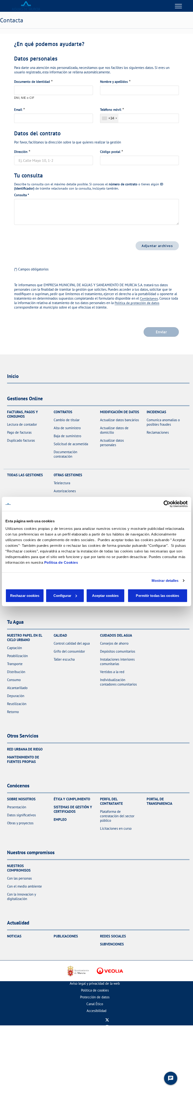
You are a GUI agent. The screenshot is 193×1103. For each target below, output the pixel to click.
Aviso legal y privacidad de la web (95, 983)
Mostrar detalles (165, 581)
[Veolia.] (110, 971)
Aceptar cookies (105, 595)
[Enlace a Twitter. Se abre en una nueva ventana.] (107, 1020)
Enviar (161, 331)
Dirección (21, 152)
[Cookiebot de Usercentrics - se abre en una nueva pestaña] (167, 504)
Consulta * (21, 195)
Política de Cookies (61, 562)
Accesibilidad (96, 1010)
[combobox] (109, 118)
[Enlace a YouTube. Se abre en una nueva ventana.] (107, 1033)
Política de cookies (95, 990)
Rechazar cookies (24, 595)
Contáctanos (149, 298)
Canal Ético (94, 1004)
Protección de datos (94, 997)
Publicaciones (66, 936)
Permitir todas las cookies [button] (157, 595)
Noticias (14, 936)
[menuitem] (95, 983)
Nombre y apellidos (114, 81)
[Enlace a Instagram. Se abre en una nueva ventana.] (107, 1026)
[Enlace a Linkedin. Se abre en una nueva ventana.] (107, 1040)
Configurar (62, 595)
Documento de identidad (32, 81)
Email (18, 109)
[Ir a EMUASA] (26, 6)
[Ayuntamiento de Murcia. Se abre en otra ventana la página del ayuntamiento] (77, 970)
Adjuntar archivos (157, 245)
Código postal (110, 152)
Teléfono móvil (110, 109)
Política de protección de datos (137, 303)
